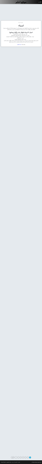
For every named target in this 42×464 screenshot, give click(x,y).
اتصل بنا (19, 462)
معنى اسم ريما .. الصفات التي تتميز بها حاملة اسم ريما (21, 365)
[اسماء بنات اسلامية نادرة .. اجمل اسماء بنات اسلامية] (21, 187)
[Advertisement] (33, 12)
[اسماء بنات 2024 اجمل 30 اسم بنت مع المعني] (21, 124)
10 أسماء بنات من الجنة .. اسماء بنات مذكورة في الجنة (35, 176)
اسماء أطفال (19, 44)
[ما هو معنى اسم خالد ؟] (7, 312)
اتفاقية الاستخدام (3, 462)
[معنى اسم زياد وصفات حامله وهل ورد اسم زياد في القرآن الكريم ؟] (34, 64)
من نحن (13, 462)
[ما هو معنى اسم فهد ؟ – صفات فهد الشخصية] (34, 314)
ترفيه (39, 77)
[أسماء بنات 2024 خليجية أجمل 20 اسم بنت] (34, 90)
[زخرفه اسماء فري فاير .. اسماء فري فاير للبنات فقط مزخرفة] (7, 410)
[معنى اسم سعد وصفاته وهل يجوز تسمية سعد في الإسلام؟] (7, 64)
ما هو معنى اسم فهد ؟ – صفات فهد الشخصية (35, 270)
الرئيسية (22, 22)
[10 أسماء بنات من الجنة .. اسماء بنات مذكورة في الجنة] (34, 185)
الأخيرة (13, 457)
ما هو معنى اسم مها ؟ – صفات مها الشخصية (8, 81)
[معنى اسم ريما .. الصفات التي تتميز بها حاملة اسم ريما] (21, 408)
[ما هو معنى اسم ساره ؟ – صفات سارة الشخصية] (34, 408)
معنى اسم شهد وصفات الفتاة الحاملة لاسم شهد (8, 176)
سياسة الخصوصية (8, 462)
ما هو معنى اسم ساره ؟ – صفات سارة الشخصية (35, 365)
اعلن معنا (15, 462)
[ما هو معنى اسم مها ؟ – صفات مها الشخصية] (7, 124)
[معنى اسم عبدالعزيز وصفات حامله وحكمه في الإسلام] (21, 64)
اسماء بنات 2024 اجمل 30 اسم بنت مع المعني (21, 81)
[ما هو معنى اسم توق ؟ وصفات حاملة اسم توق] (21, 314)
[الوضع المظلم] (35, 2)
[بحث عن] (36, 2)
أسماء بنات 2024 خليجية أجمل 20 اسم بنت (35, 81)
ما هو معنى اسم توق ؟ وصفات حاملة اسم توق (21, 270)
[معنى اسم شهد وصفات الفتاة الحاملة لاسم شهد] (7, 219)
